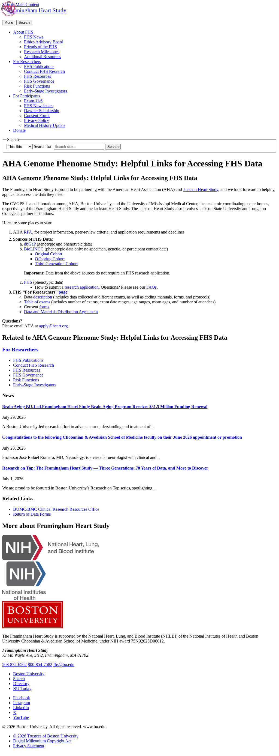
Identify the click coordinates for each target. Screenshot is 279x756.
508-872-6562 (14, 664)
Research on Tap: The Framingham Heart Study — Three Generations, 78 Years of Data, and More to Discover (105, 468)
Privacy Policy (36, 120)
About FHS (23, 32)
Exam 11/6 (33, 100)
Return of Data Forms (32, 514)
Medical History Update (44, 125)
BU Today (22, 688)
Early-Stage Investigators (45, 91)
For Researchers (27, 61)
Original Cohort (48, 254)
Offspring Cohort (50, 258)
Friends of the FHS (40, 46)
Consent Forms (37, 115)
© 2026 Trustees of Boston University (45, 736)
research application (82, 287)
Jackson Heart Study (200, 189)
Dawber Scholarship (41, 110)
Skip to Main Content (20, 4)
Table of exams (37, 302)
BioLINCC (34, 249)
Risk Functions (37, 86)
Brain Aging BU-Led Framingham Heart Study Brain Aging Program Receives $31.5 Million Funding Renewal (104, 406)
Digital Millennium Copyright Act (42, 741)
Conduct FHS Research (44, 71)
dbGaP (30, 244)
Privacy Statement (28, 745)
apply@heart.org (53, 326)
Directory (21, 683)
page (63, 292)
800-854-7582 (40, 664)
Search (19, 678)
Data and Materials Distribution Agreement (61, 311)
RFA (28, 232)
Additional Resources (42, 56)
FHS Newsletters (38, 105)
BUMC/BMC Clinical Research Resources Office (56, 509)
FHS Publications (39, 66)
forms (44, 306)
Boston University (28, 673)
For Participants (26, 96)
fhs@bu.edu (63, 664)
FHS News (33, 37)
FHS (28, 282)
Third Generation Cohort (56, 263)
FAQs (151, 287)
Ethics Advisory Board (43, 42)
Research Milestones (41, 51)
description (42, 297)
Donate (19, 130)
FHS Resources (37, 76)
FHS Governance (39, 81)
